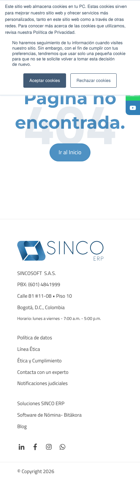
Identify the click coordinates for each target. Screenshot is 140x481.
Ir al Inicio (70, 152)
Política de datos (34, 338)
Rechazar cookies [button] (93, 80)
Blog (22, 426)
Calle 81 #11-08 (34, 296)
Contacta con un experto (43, 372)
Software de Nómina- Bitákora (50, 415)
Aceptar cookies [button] (44, 80)
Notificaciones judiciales (42, 383)
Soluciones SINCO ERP (41, 403)
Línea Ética (28, 349)
